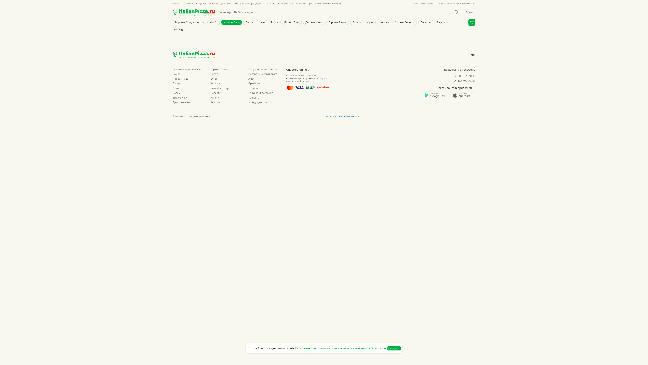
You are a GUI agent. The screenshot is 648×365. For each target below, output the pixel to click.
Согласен (394, 348)
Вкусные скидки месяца (189, 22)
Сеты (262, 22)
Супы (370, 22)
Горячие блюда (337, 22)
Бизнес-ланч (291, 22)
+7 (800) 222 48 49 (446, 3)
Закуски (384, 22)
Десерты (426, 22)
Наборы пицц (232, 22)
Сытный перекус (405, 22)
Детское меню (314, 22)
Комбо (213, 22)
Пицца (249, 22)
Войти (469, 12)
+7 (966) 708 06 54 (466, 3)
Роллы (274, 22)
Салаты (357, 22)
